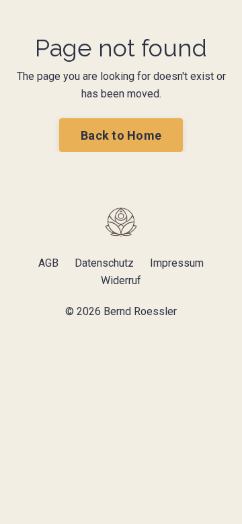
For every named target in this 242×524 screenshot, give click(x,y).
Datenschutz (104, 263)
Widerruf (121, 280)
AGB (48, 263)
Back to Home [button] (121, 135)
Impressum (177, 263)
